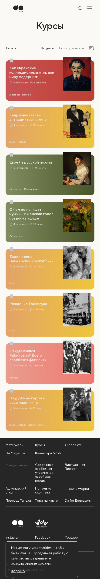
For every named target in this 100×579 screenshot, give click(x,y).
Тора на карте (46, 500)
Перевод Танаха (18, 500)
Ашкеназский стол (16, 490)
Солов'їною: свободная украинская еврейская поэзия (44, 472)
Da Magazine (15, 453)
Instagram (13, 537)
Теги (9, 48)
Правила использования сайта (24, 570)
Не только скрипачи (43, 490)
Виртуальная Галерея (75, 466)
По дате (47, 48)
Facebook (42, 537)
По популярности (71, 48)
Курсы (40, 445)
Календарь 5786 (48, 453)
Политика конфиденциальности (26, 564)
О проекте (73, 445)
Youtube (71, 537)
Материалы (14, 445)
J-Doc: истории (77, 489)
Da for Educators (78, 500)
